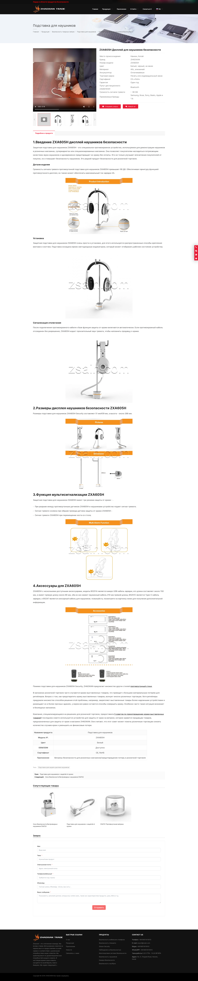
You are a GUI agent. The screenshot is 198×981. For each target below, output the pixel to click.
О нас (68, 939)
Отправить (99, 907)
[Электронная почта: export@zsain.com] (196, 258)
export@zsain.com (143, 943)
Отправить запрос (111, 106)
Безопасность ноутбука (107, 963)
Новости (69, 950)
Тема (39, 855)
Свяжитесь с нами (72, 953)
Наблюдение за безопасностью (110, 950)
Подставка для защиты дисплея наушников (53, 767)
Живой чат (132, 106)
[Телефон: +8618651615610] (196, 247)
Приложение (70, 946)
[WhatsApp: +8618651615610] (196, 255)
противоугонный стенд (141, 686)
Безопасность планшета (107, 943)
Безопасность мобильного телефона (112, 939)
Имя (38, 846)
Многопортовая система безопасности (112, 953)
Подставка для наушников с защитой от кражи (56, 774)
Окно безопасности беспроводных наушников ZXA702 (64, 777)
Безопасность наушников (108, 957)
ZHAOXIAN (49, 976)
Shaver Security (104, 946)
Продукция (70, 943)
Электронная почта (44, 864)
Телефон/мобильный (44, 874)
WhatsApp (41, 883)
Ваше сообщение (43, 892)
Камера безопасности (107, 960)
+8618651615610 (143, 946)
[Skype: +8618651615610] (196, 251)
